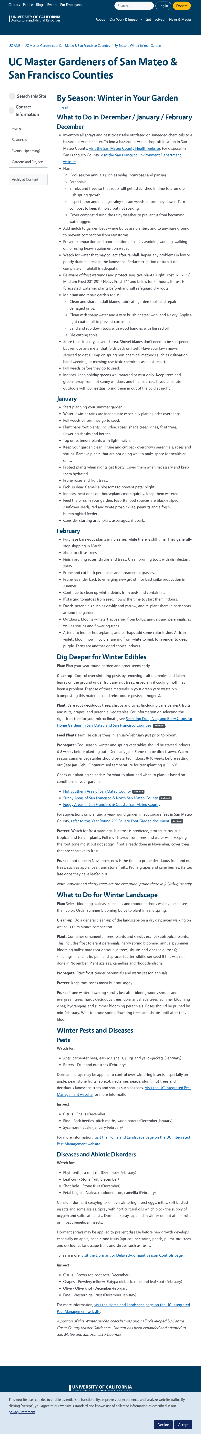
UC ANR (14, 45)
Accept (183, 1424)
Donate (181, 5)
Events (52, 4)
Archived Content (25, 179)
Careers (14, 4)
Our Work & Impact (124, 19)
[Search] (151, 6)
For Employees (71, 4)
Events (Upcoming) (26, 150)
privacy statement (22, 1411)
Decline (163, 1424)
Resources (19, 139)
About (100, 19)
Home (16, 128)
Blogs (40, 4)
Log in (163, 5)
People (28, 4)
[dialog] (100, 1412)
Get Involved (154, 19)
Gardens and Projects (27, 161)
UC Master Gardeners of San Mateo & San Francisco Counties (67, 45)
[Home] (34, 19)
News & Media (180, 19)
